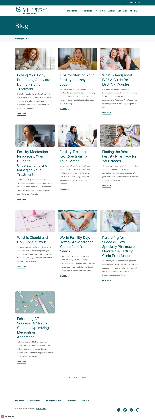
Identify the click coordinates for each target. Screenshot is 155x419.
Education (122, 11)
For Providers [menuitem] (35, 401)
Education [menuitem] (72, 401)
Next (84, 378)
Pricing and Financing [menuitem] (54, 401)
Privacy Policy (41, 408)
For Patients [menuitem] (20, 401)
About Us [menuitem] (85, 401)
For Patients (71, 11)
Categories (21, 38)
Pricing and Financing (105, 11)
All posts (73, 378)
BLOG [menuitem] (124, 3)
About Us (134, 11)
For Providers (86, 11)
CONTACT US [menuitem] (135, 3)
